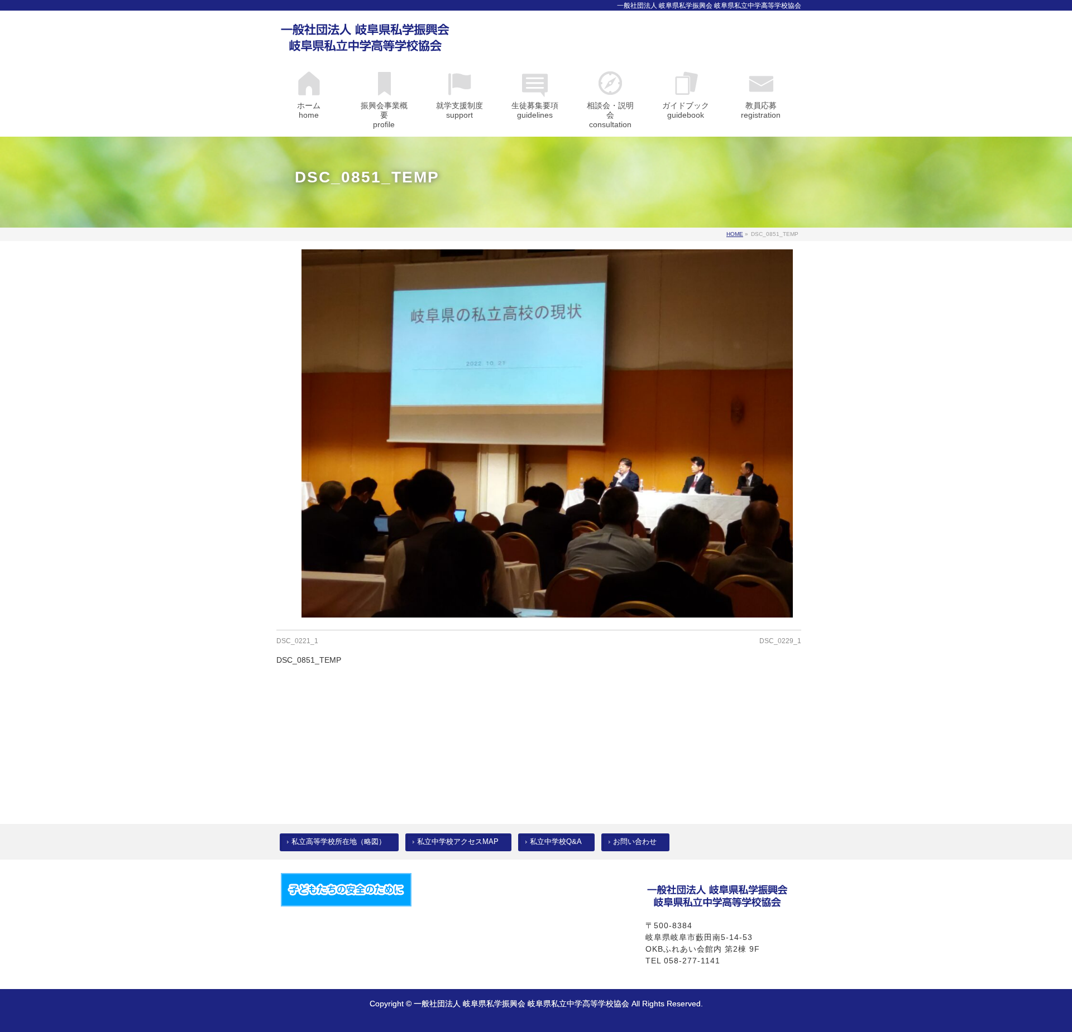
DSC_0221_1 (297, 641)
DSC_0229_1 (780, 641)
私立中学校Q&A (556, 842)
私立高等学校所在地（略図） (338, 842)
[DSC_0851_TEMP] (547, 433)
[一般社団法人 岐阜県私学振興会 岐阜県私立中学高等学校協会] (365, 40)
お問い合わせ (635, 842)
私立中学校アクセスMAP (458, 842)
